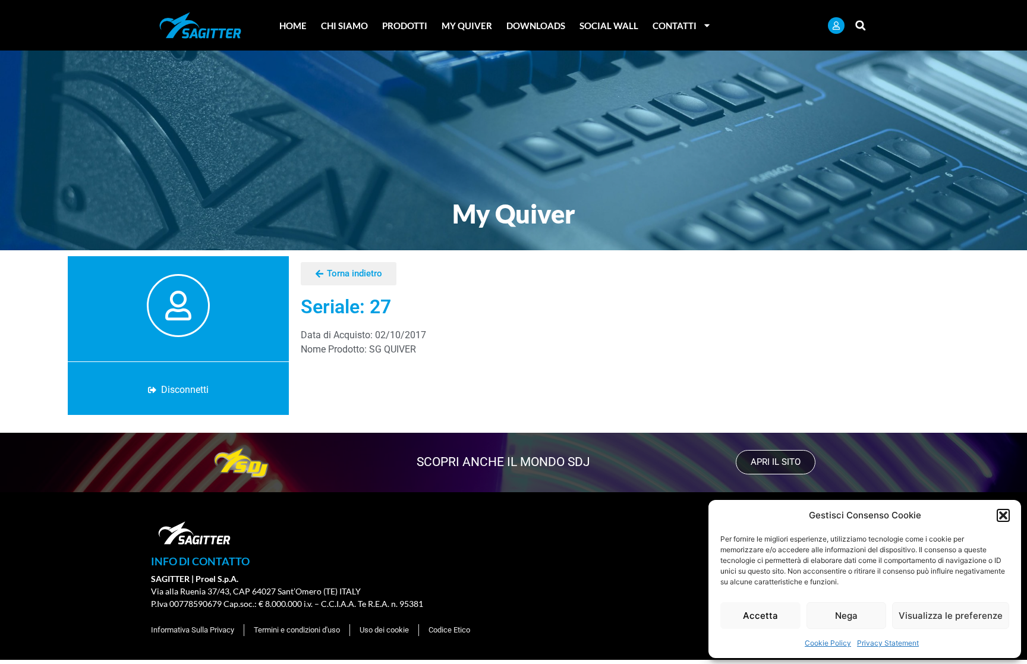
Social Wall (608, 25)
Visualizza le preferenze (951, 615)
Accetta (760, 615)
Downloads (535, 25)
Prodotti (404, 25)
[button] (1003, 515)
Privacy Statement (888, 642)
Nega (846, 615)
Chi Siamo (344, 25)
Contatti (675, 25)
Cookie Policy (828, 642)
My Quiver (467, 25)
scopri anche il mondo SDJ (503, 462)
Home (293, 25)
